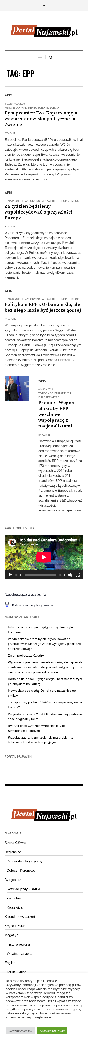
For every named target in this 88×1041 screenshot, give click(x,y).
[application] (44, 557)
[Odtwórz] (10, 575)
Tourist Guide (16, 972)
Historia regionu (18, 944)
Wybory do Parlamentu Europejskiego (32, 107)
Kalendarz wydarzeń (20, 916)
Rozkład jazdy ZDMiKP (24, 889)
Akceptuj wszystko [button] (52, 1030)
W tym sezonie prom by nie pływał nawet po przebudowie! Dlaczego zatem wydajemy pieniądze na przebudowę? (44, 643)
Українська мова (19, 953)
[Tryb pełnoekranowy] (77, 575)
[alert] (44, 605)
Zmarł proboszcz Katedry (26, 655)
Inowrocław (13, 898)
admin (12, 133)
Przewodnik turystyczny (24, 861)
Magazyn (11, 935)
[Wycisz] (70, 575)
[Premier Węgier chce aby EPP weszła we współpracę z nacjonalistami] (17, 388)
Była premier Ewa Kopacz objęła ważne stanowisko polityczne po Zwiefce (41, 119)
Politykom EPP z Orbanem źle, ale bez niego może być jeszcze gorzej (43, 307)
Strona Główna (15, 843)
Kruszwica (14, 907)
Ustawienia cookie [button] (20, 1030)
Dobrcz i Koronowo (21, 870)
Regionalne (13, 852)
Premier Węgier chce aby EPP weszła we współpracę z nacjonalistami (56, 414)
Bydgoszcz (13, 880)
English (10, 963)
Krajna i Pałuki (15, 926)
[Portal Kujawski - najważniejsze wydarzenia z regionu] (44, 31)
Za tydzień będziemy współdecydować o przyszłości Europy (38, 212)
